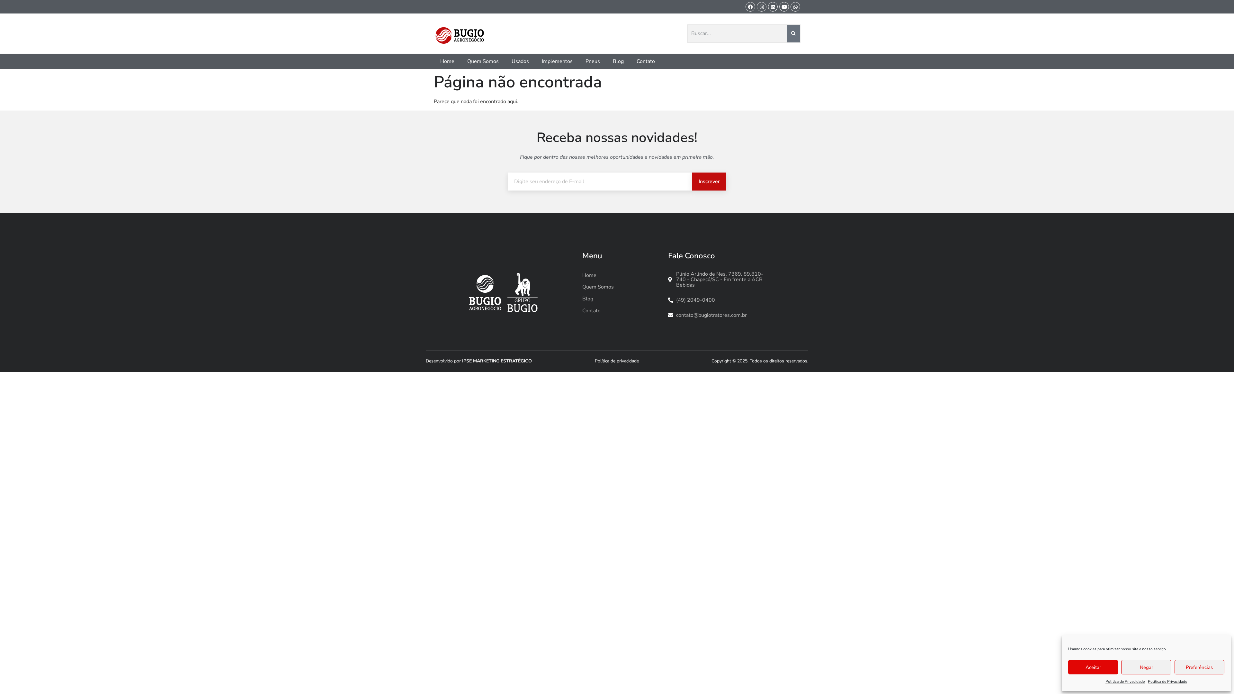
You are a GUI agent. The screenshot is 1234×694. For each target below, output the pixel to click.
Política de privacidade (617, 361)
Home (447, 61)
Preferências (1199, 667)
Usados (520, 61)
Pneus (593, 61)
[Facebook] (750, 7)
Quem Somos (483, 61)
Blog (618, 61)
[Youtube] (784, 7)
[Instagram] (761, 7)
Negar (1146, 667)
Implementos (557, 61)
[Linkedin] (773, 7)
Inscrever (709, 181)
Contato (646, 61)
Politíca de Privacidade (1125, 681)
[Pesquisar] (793, 34)
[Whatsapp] (795, 7)
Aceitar (1093, 667)
